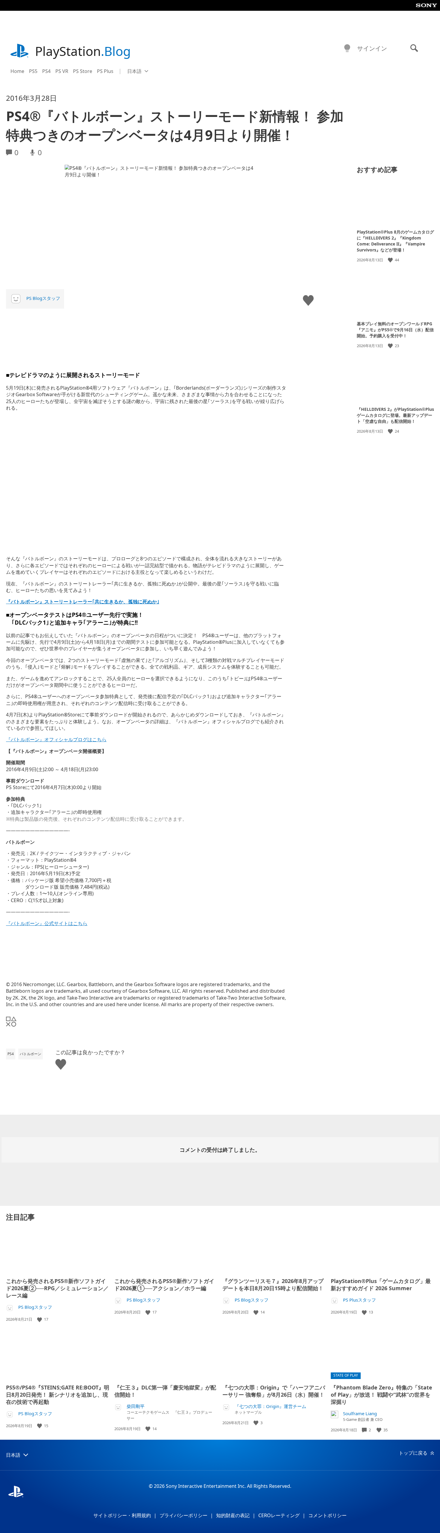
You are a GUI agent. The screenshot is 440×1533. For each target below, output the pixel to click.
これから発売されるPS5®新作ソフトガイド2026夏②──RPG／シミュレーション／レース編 (57, 1288)
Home (17, 71)
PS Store (82, 71)
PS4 (46, 71)
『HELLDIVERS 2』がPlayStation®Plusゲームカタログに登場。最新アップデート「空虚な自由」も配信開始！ (395, 415)
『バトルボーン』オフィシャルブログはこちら (56, 739)
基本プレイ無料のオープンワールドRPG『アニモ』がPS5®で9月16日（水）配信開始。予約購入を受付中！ (395, 329)
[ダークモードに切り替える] (347, 48)
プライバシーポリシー (183, 1515)
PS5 (33, 71)
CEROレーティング (279, 1515)
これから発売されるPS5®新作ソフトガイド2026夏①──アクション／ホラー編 (164, 1284)
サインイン (372, 48)
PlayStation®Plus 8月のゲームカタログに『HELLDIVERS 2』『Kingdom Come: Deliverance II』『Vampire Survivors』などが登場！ (395, 241)
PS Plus (105, 71)
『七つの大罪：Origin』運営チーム (270, 1406)
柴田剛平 (136, 1406)
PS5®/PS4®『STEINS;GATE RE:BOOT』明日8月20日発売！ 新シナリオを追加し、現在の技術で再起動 (57, 1394)
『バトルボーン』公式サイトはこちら (46, 923)
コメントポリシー (327, 1515)
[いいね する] (391, 260)
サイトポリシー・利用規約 (122, 1515)
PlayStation (83, 51)
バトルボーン (30, 1053)
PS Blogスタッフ (43, 298)
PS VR (61, 71)
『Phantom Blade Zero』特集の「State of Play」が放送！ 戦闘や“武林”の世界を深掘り (381, 1394)
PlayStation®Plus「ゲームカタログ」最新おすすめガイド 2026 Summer (381, 1284)
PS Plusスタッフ (359, 1300)
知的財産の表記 (233, 1515)
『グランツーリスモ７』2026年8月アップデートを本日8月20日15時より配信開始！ (273, 1284)
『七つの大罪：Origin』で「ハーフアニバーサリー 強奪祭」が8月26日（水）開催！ (273, 1391)
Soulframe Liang (360, 1413)
